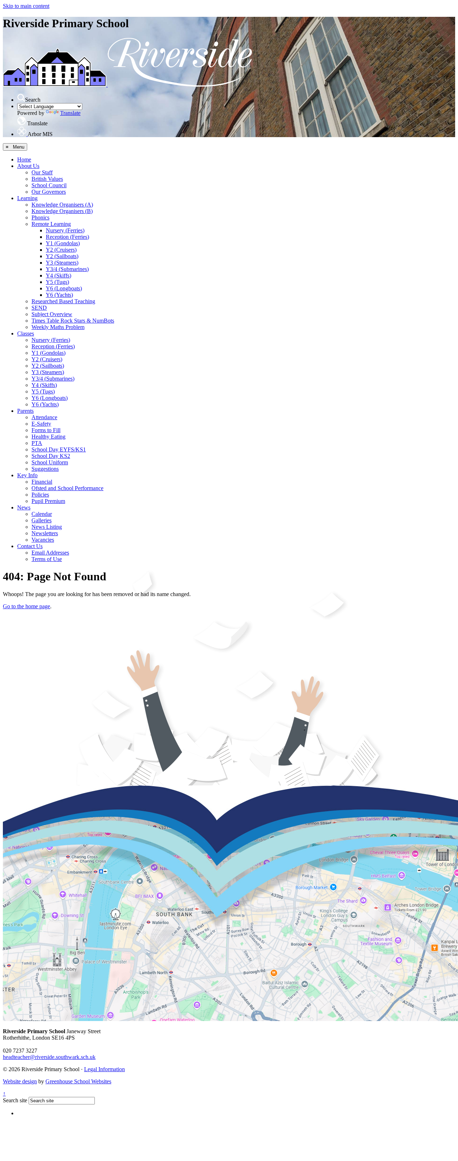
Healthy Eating (48, 437)
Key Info (27, 475)
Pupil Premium (48, 501)
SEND (39, 308)
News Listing (46, 527)
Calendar (41, 514)
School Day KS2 (50, 456)
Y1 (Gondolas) (63, 243)
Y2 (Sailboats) (62, 256)
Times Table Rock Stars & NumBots (72, 321)
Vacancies (42, 540)
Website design (20, 1081)
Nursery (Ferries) (65, 230)
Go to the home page (26, 606)
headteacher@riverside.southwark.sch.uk (49, 1057)
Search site (15, 1100)
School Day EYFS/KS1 (58, 449)
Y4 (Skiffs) (58, 275)
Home (24, 159)
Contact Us (30, 546)
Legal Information (104, 1069)
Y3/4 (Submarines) (67, 269)
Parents (25, 411)
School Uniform (49, 462)
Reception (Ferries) (67, 237)
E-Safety (41, 424)
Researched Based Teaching (63, 301)
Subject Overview (51, 314)
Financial (41, 482)
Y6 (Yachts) (59, 295)
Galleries (41, 520)
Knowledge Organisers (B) (62, 211)
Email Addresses (50, 553)
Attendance (44, 417)
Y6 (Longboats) (64, 288)
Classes (25, 333)
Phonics (40, 217)
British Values (47, 179)
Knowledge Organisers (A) (62, 205)
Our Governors (48, 192)
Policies (40, 495)
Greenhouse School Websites (78, 1081)
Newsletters (44, 533)
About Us (28, 166)
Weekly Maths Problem (57, 327)
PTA (36, 443)
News (23, 507)
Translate (70, 113)
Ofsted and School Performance (67, 488)
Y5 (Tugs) (57, 282)
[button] (21, 98)
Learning (27, 198)
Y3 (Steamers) (62, 263)
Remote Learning (51, 224)
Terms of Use (46, 559)
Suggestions (45, 469)
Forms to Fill (45, 430)
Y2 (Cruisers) (61, 250)
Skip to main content (26, 6)
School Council (49, 185)
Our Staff (42, 172)
